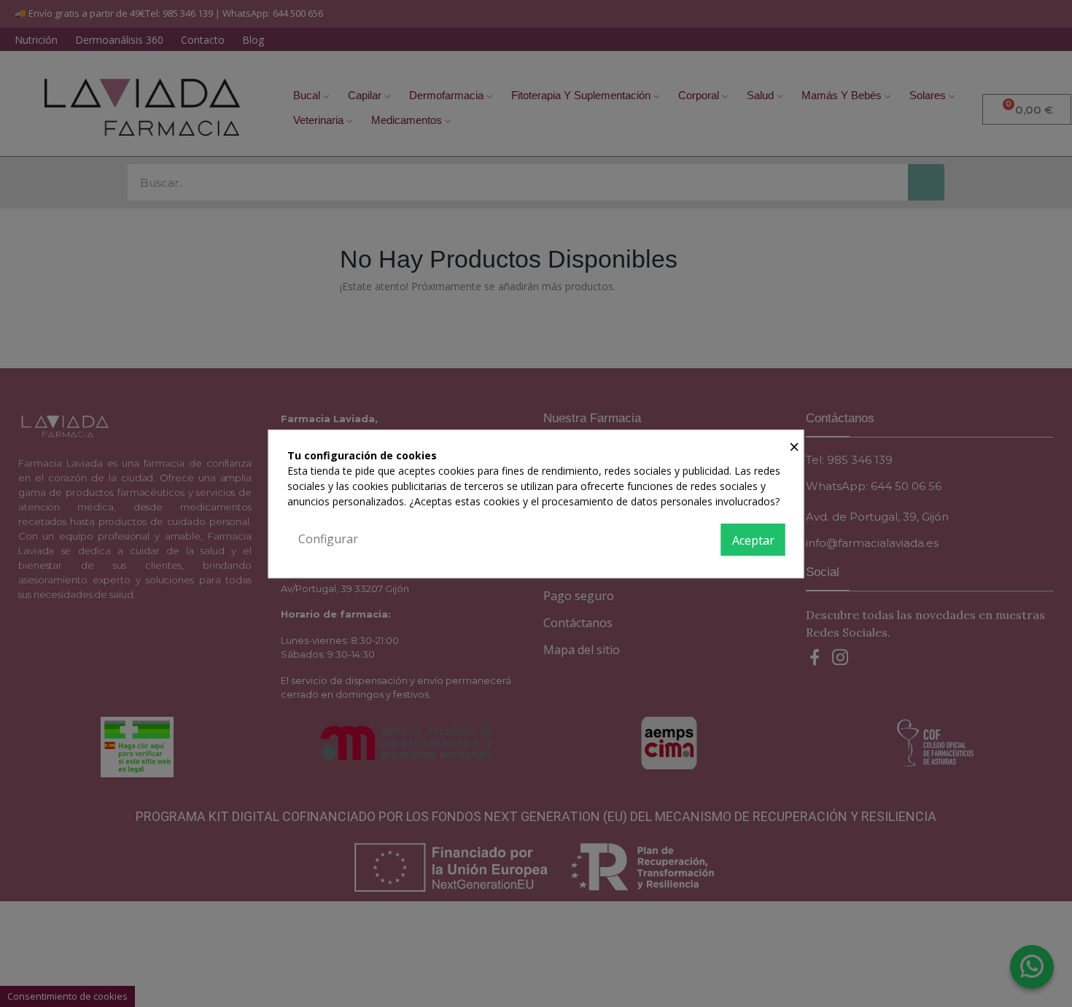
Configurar (328, 539)
